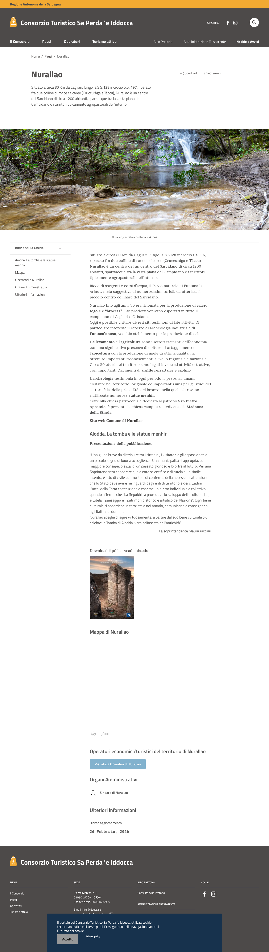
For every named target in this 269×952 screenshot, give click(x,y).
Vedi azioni (214, 73)
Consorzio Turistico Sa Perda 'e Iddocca (77, 23)
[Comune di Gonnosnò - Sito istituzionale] (13, 861)
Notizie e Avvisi (247, 41)
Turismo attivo (104, 41)
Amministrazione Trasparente (205, 41)
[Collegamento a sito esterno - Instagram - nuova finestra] (235, 22)
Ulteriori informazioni (30, 294)
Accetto (67, 939)
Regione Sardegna (35, 4)
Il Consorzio (20, 41)
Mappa (20, 272)
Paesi (46, 41)
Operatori (72, 41)
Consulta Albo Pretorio (151, 892)
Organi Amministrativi (31, 287)
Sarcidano (169, 266)
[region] (150, 690)
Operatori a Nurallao (29, 279)
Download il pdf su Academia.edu (119, 550)
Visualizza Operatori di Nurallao (118, 764)
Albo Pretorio (163, 41)
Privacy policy (93, 936)
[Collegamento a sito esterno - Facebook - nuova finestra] (227, 22)
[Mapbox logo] (100, 733)
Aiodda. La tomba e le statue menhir (35, 262)
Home (35, 56)
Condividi (191, 73)
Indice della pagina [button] (29, 248)
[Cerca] (254, 22)
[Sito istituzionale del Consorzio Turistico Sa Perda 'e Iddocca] (13, 21)
